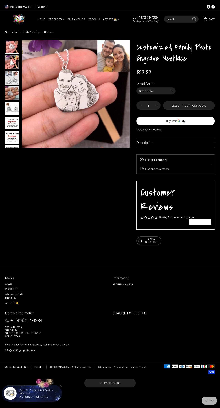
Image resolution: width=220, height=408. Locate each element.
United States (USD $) (15, 367)
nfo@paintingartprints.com (20, 350)
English (41, 7)
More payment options (148, 129)
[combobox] (181, 19)
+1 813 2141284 (148, 18)
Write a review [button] (199, 222)
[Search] (194, 19)
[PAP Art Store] (19, 19)
